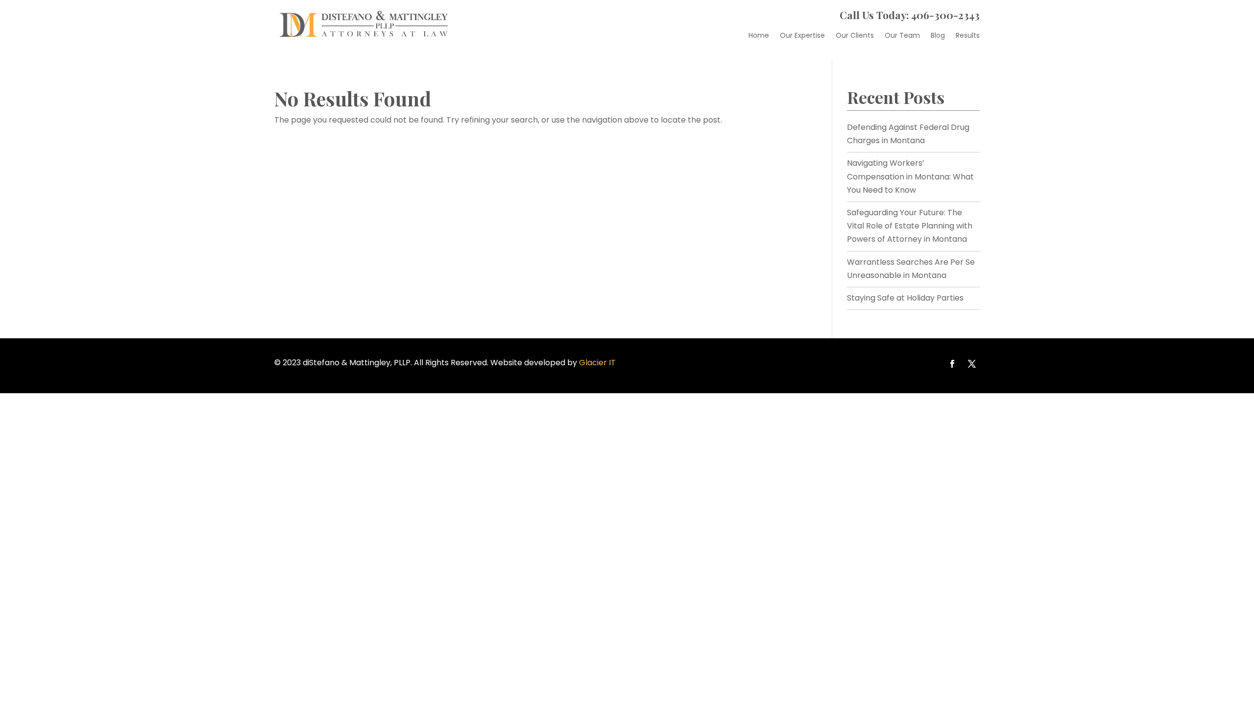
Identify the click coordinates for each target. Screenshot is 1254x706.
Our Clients (855, 36)
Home (758, 36)
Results (968, 36)
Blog (938, 36)
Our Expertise (802, 36)
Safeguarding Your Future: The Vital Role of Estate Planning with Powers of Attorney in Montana (909, 226)
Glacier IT (597, 362)
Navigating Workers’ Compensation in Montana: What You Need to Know (910, 176)
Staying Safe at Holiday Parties (905, 297)
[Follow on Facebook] (952, 364)
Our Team (902, 36)
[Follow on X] (972, 364)
